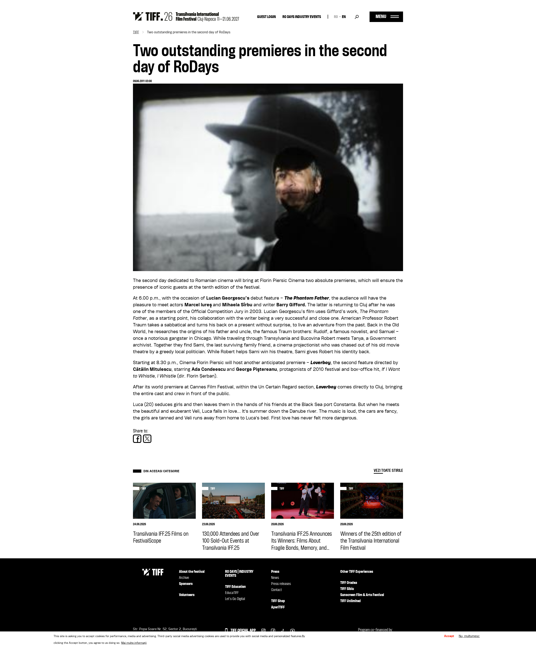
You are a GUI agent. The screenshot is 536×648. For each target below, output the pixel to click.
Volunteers (187, 595)
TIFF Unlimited (350, 601)
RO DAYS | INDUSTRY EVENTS (239, 573)
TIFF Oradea (348, 583)
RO (336, 17)
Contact (276, 590)
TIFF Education (235, 587)
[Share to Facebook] (137, 439)
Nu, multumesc (469, 636)
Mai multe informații (134, 643)
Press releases (281, 584)
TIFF (136, 32)
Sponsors (186, 584)
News (275, 577)
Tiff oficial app (243, 630)
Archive (184, 577)
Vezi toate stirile (388, 470)
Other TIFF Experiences (356, 571)
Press (275, 571)
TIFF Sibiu (347, 589)
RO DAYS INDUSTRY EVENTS (301, 17)
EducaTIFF (232, 593)
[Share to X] (147, 439)
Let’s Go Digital (235, 599)
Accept (449, 636)
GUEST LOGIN (266, 17)
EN (344, 17)
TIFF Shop (278, 601)
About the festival (192, 571)
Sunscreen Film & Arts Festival (362, 595)
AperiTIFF (278, 607)
